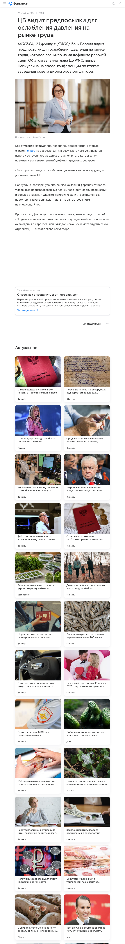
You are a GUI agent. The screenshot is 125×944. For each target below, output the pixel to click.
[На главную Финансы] (20, 3)
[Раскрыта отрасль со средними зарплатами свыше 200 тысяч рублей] (87, 624)
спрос (31, 150)
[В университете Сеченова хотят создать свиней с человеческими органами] (38, 917)
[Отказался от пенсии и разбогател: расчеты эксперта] (87, 526)
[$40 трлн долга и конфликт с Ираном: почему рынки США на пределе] (38, 526)
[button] (62, 106)
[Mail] (10, 3)
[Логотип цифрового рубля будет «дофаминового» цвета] (38, 868)
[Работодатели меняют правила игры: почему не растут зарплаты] (38, 819)
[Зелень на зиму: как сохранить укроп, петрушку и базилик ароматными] (38, 575)
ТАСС (41, 13)
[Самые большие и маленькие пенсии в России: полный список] (38, 379)
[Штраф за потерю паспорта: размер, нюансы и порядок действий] (38, 624)
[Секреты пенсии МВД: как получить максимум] (38, 722)
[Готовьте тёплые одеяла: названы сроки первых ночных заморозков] (87, 771)
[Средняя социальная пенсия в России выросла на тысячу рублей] (87, 428)
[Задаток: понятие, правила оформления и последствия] (87, 819)
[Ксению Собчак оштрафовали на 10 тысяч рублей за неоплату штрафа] (87, 917)
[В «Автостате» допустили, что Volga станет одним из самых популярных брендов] (38, 673)
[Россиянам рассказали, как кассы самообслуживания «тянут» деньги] (38, 477)
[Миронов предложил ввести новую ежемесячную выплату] (87, 477)
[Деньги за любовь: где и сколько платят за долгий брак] (87, 575)
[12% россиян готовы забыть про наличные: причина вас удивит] (38, 771)
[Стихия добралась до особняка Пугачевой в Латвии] (38, 428)
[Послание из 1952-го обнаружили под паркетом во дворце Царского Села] (87, 379)
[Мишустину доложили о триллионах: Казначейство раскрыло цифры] (87, 868)
